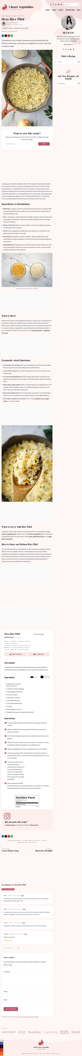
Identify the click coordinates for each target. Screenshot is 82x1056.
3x (48, 677)
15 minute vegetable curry (35, 534)
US (32, 677)
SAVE (44, 144)
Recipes (60, 10)
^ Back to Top (25, 1053)
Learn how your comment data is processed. (28, 1016)
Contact (48, 1053)
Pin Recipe (39, 654)
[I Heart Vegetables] (17, 7)
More (79, 10)
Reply (22, 895)
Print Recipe (16, 654)
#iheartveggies (34, 825)
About (54, 10)
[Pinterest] (53, 4)
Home (48, 10)
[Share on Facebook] (3, 35)
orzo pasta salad (36, 330)
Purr (43, 1049)
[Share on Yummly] (1, 1053)
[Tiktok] (73, 49)
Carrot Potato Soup (10, 850)
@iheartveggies (11, 825)
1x (42, 677)
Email (5, 1000)
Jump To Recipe (8, 28)
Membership (70, 10)
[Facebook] (56, 4)
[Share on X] (6, 35)
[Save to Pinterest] (9, 35)
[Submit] (78, 4)
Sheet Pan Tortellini (43, 850)
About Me (42, 1053)
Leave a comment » (8, 889)
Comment (7, 972)
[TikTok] (61, 4)
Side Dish (25, 842)
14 (33, 842)
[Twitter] (58, 4)
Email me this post (22, 28)
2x (45, 677)
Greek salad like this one (36, 536)
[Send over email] (11, 35)
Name (5, 991)
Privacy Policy (55, 1053)
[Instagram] (51, 4)
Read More (67, 44)
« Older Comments (7, 948)
